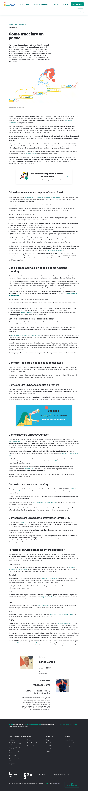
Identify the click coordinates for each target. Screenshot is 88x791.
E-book (48, 751)
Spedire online (13, 24)
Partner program (69, 746)
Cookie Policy (42, 774)
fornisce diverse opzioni (66, 623)
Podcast (48, 749)
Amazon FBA (28, 469)
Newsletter (49, 746)
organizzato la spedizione (54, 250)
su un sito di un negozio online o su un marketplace (42, 197)
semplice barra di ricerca (48, 597)
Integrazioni (12, 763)
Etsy (22, 522)
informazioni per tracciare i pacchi (44, 502)
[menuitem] (24, 4)
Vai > (68, 176)
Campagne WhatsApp (15, 748)
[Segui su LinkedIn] (25, 774)
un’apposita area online (49, 578)
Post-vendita (22, 24)
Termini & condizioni (59, 774)
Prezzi (29, 740)
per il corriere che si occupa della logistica (25, 335)
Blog (47, 740)
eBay (29, 489)
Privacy (70, 774)
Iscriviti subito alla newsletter (53, 419)
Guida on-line (31, 746)
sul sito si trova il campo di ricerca (61, 614)
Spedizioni (12, 740)
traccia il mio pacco (15, 441)
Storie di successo (51, 743)
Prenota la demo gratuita (68, 724)
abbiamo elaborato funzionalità (27, 643)
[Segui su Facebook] (28, 774)
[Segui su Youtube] (25, 777)
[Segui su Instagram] (31, 774)
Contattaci (68, 749)
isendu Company (69, 740)
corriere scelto (31, 154)
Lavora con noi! (69, 743)
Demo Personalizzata (33, 743)
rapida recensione (59, 461)
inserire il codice (43, 605)
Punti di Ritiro (13, 756)
